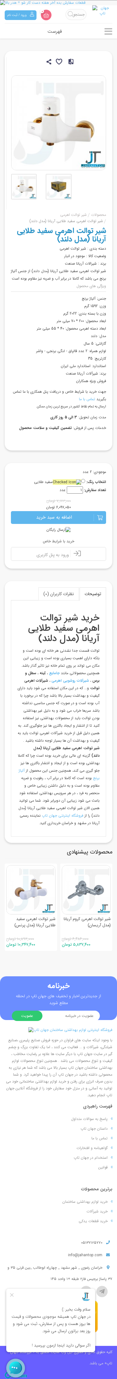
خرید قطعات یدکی (93, 1221)
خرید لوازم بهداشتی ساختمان (85, 1202)
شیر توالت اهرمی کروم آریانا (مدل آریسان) (87, 922)
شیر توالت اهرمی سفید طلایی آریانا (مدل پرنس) (35, 922)
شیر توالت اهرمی (73, 215)
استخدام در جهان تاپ (91, 1158)
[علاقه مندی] (58, 63)
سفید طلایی (43, 482)
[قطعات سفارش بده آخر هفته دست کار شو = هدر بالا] (58, 2)
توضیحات (93, 593)
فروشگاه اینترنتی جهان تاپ (62, 816)
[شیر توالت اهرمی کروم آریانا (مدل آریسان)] (86, 889)
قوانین (103, 1167)
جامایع (54, 673)
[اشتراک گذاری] (48, 63)
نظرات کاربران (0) (58, 593)
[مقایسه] (69, 63)
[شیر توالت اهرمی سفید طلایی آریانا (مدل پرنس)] (31, 889)
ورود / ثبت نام (17, 15)
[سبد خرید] (46, 15)
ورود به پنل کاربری (53, 554)
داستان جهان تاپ (94, 1129)
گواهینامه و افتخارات (92, 1148)
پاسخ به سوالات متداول (89, 1119)
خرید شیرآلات (97, 1211)
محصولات (98, 215)
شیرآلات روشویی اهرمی (70, 681)
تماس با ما (87, 399)
